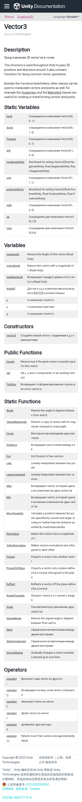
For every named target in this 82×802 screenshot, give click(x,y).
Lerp (9, 463)
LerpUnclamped (16, 474)
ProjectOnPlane (16, 568)
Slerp (9, 629)
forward (11, 139)
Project (11, 556)
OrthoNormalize (16, 545)
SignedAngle (14, 618)
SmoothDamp (15, 652)
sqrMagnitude (15, 277)
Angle (10, 410)
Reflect (11, 584)
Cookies (35, 788)
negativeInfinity (15, 162)
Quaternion (28, 92)
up (8, 216)
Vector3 (11, 335)
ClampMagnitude (17, 421)
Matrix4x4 (54, 92)
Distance (12, 444)
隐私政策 (22, 788)
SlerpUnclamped (16, 641)
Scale (10, 607)
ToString (11, 384)
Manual (9, 16)
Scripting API (25, 16)
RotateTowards (16, 595)
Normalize (13, 533)
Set (8, 373)
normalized (13, 265)
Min (9, 497)
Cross (10, 433)
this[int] (11, 288)
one (9, 177)
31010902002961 (37, 784)
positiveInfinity (15, 189)
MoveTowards (15, 513)
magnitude (13, 254)
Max (9, 486)
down (10, 127)
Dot (9, 456)
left (9, 150)
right (9, 205)
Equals (11, 361)
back (9, 116)
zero (9, 228)
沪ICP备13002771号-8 (17, 797)
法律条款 (8, 788)
